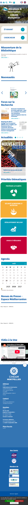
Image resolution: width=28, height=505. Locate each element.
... (15, 137)
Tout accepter (10, 501)
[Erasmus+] (14, 475)
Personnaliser (14, 503)
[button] (14, 263)
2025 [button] (8, 287)
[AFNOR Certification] (14, 455)
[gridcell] (6, 280)
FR (21, 2)
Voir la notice (14, 118)
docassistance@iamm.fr (8, 402)
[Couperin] (14, 485)
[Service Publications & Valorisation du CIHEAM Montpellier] (5, 9)
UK (24, 2)
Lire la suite (4, 57)
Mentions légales (14, 493)
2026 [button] (14, 287)
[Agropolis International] (14, 480)
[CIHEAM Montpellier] (14, 373)
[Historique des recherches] (14, 2)
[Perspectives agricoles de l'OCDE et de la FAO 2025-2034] (14, 92)
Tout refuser (20, 501)
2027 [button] (20, 287)
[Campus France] (14, 460)
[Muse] (14, 471)
